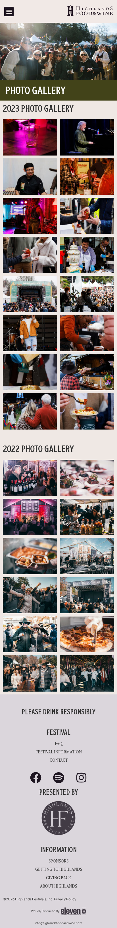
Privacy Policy (65, 899)
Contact (59, 760)
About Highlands (58, 886)
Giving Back (58, 877)
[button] (9, 11)
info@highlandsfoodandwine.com (58, 923)
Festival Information (58, 752)
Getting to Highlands (58, 869)
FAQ (58, 743)
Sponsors (58, 861)
